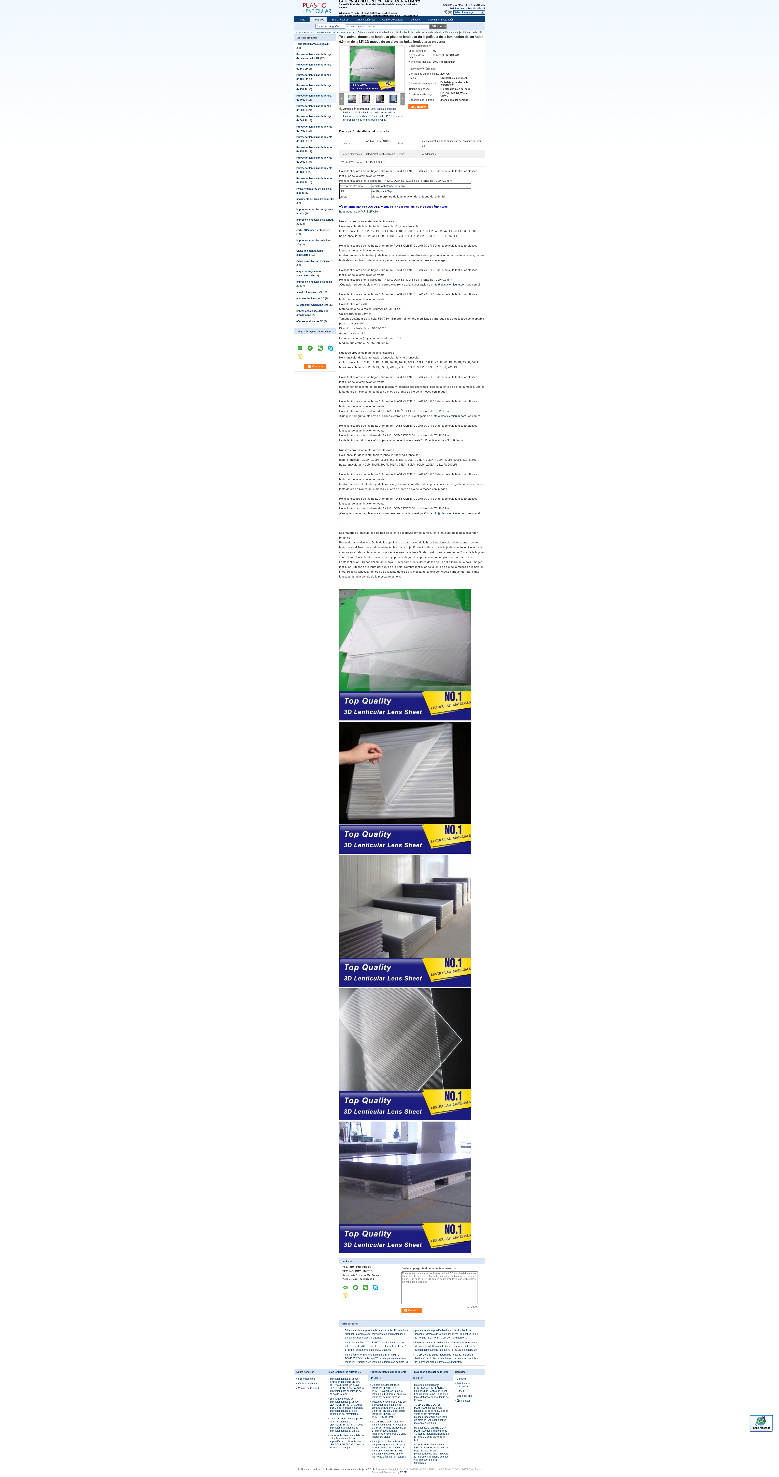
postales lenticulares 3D (310, 298)
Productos (318, 19)
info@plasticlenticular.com (388, 186)
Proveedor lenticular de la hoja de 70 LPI (336, 32)
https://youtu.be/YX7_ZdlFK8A (358, 211)
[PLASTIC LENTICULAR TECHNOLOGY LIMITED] (483, 12)
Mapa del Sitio (464, 1395)
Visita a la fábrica (365, 19)
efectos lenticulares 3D (309, 321)
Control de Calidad (392, 19)
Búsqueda (440, 26)
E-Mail (460, 1391)
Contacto (416, 19)
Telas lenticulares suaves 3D (313, 44)
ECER (403, 1472)
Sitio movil (464, 1400)
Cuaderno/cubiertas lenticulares (315, 261)
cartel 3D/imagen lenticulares (313, 230)
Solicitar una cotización (463, 8)
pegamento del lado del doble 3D (315, 199)
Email (481, 8)
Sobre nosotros (339, 19)
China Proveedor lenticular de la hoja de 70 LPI (349, 1469)
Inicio (302, 19)
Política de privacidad (309, 1469)
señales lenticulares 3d (309, 292)
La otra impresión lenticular (312, 304)
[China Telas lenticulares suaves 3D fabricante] (316, 8)
